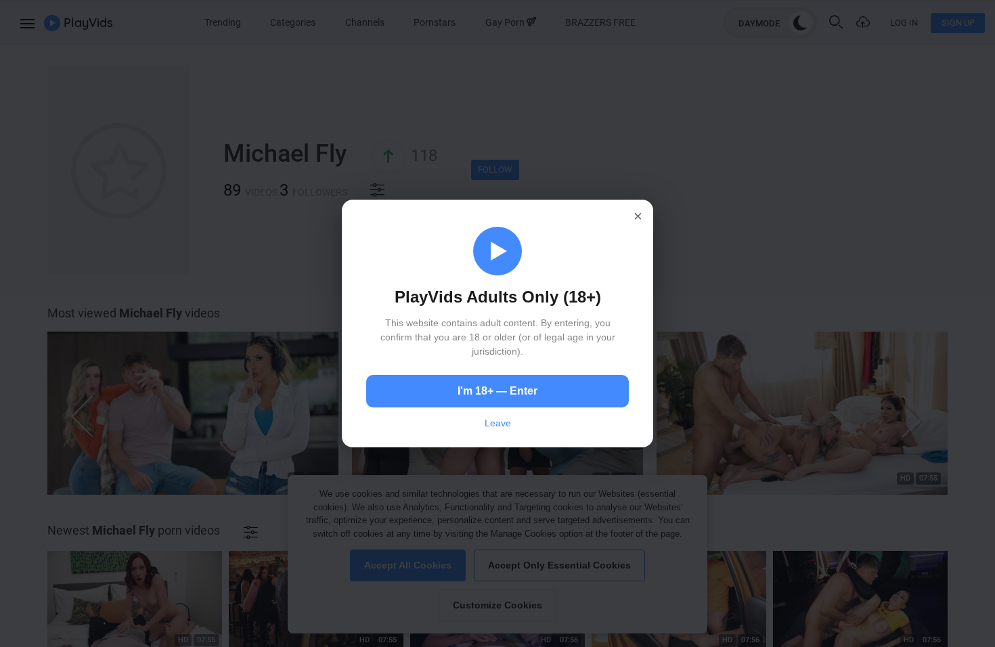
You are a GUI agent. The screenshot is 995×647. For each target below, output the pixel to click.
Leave (498, 423)
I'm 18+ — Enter (497, 391)
